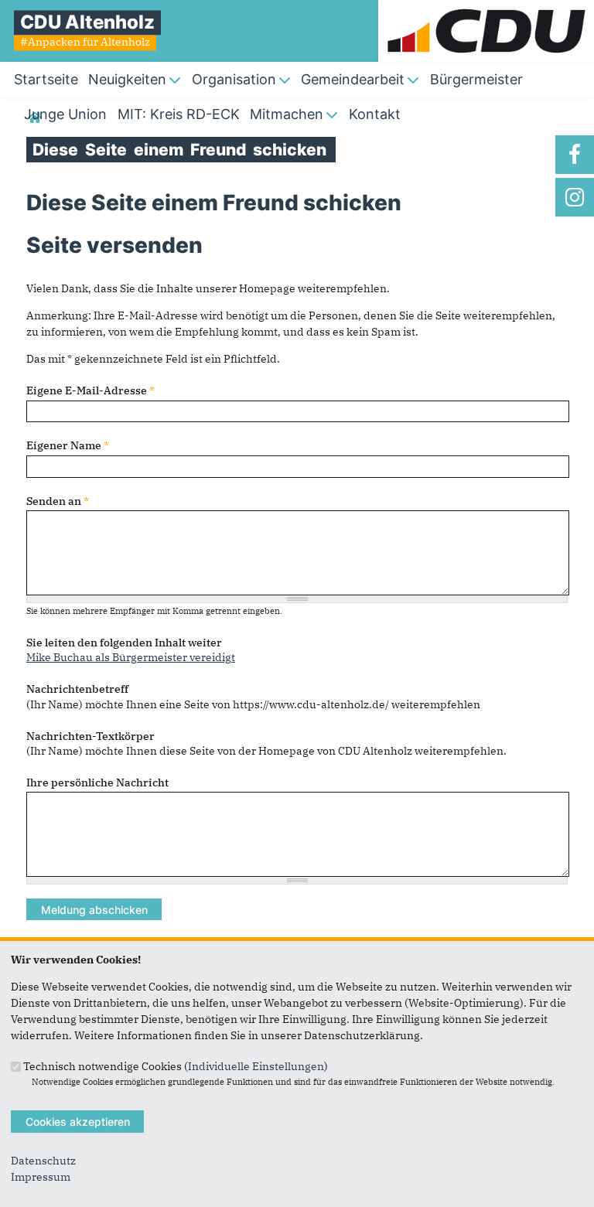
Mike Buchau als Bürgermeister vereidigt (130, 657)
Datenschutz (43, 1161)
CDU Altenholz (87, 22)
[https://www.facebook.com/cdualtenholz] (574, 154)
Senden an (57, 501)
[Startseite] (486, 8)
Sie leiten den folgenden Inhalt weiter (124, 643)
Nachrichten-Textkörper (90, 736)
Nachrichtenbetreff (77, 689)
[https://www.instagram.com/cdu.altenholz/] (574, 197)
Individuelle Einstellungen (256, 1065)
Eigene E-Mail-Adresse (90, 390)
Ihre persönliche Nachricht (97, 782)
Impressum (40, 1177)
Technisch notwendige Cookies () (175, 1065)
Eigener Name (67, 445)
